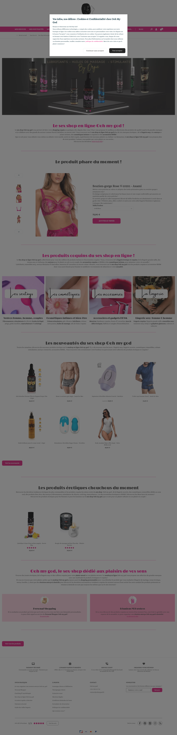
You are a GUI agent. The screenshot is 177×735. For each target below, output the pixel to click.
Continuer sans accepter (95, 51)
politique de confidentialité (94, 41)
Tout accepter (117, 51)
